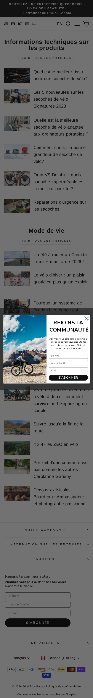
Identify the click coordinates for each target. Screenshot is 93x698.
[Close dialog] (86, 318)
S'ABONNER (68, 377)
